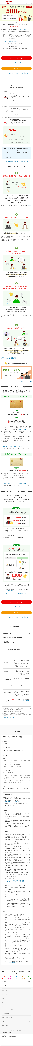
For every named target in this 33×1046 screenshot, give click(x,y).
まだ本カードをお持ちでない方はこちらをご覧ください (16, 73)
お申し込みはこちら (16, 68)
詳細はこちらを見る (26, 381)
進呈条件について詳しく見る (24, 29)
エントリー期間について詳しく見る (12, 41)
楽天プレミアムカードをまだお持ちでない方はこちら (16, 446)
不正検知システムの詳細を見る (8, 357)
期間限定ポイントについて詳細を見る (14, 801)
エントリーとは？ (16, 62)
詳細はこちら (21, 429)
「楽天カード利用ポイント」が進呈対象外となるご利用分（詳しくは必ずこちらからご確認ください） (17, 881)
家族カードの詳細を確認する (9, 717)
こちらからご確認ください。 (9, 962)
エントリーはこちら (16, 58)
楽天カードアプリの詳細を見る (8, 358)
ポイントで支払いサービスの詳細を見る (16, 593)
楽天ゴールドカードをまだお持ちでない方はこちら (16, 483)
